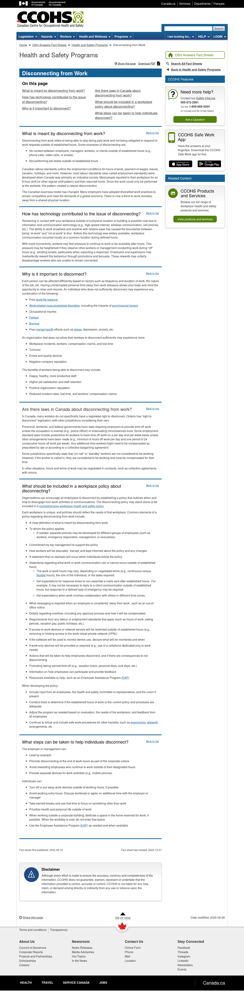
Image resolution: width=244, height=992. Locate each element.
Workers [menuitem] (66, 36)
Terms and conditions (32, 930)
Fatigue (34, 317)
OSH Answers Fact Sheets (194, 54)
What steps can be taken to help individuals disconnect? (126, 115)
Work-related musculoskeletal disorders (54, 305)
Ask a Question (195, 119)
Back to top (152, 133)
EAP (125, 678)
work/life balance (47, 299)
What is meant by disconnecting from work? (53, 90)
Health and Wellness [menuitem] (93, 36)
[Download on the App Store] (180, 164)
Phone (129, 952)
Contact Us (134, 941)
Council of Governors (32, 948)
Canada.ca (214, 982)
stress (78, 329)
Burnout (34, 323)
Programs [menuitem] (121, 36)
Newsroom (81, 941)
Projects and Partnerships (35, 956)
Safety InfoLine (205, 98)
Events (182, 969)
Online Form (133, 948)
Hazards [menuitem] (47, 36)
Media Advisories (83, 952)
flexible (41, 575)
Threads (183, 952)
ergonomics (138, 722)
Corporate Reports (31, 952)
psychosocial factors (125, 305)
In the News (79, 961)
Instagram (184, 956)
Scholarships (27, 961)
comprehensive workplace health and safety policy (71, 506)
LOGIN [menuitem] (218, 36)
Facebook (184, 948)
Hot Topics (79, 956)
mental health (44, 329)
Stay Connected (191, 941)
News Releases (82, 948)
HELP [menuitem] (202, 36)
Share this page (127, 63)
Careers (24, 965)
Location (130, 961)
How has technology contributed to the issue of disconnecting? (54, 99)
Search (219, 28)
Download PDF (147, 63)
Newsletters (185, 965)
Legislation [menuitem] (26, 36)
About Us (27, 941)
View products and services (195, 219)
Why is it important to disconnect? (46, 108)
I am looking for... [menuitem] (179, 36)
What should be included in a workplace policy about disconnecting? (123, 104)
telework (152, 722)
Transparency (59, 930)
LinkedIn (183, 961)
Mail (127, 956)
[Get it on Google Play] (209, 164)
